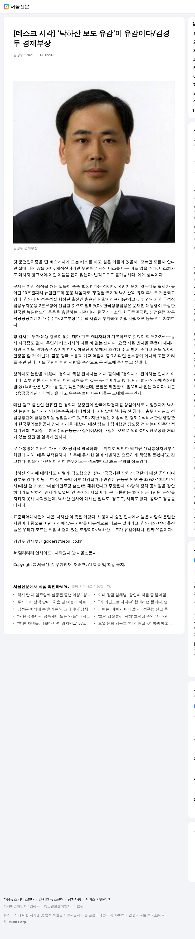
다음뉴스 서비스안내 (19, 899)
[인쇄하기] (170, 68)
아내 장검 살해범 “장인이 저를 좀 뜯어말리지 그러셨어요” (135, 594)
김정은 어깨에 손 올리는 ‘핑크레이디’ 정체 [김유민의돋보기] (54, 609)
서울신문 (19, 6)
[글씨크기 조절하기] (161, 68)
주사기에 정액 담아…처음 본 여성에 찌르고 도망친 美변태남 (54, 601)
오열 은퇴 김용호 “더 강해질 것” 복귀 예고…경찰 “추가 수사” (135, 623)
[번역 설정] (151, 68)
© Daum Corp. (15, 922)
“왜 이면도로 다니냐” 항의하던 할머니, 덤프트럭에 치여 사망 (135, 601)
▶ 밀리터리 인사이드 (32, 552)
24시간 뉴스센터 (51, 899)
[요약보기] (132, 68)
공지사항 (74, 899)
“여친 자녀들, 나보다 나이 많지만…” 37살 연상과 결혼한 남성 (54, 623)
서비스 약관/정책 (98, 899)
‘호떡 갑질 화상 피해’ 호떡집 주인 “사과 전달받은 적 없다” (135, 616)
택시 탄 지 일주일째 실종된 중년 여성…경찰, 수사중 (54, 594)
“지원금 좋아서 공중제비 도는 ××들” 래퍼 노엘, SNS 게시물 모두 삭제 (54, 616)
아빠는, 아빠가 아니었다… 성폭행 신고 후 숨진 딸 (135, 609)
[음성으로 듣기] (141, 68)
